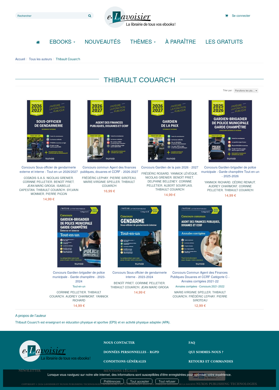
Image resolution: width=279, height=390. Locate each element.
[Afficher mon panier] (226, 15)
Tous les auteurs (40, 59)
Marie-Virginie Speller (101, 182)
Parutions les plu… (245, 90)
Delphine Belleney (162, 181)
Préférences (112, 381)
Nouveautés (103, 41)
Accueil (20, 59)
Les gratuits (224, 41)
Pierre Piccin (56, 194)
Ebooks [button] (61, 41)
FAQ (192, 343)
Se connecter (241, 15)
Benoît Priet (64, 182)
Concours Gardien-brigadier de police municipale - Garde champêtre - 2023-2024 (79, 276)
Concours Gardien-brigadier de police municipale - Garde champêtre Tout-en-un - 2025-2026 (230, 171)
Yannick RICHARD (217, 182)
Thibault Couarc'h (50, 190)
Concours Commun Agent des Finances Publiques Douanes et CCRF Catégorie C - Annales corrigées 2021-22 (200, 276)
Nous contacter (119, 343)
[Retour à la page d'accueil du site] (139, 17)
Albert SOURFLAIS (178, 185)
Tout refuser (167, 381)
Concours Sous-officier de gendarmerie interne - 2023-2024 (139, 274)
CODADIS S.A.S (34, 178)
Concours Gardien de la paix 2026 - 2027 (169, 167)
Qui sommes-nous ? (206, 352)
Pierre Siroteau (123, 178)
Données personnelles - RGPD (131, 352)
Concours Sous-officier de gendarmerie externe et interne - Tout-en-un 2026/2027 (49, 169)
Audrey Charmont (223, 186)
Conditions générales (125, 362)
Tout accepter (139, 381)
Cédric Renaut (243, 182)
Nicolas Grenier (60, 178)
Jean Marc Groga (41, 186)
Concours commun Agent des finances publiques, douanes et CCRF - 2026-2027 (109, 169)
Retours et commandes (211, 362)
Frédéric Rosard (155, 173)
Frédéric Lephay (95, 178)
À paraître (180, 41)
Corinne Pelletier (37, 182)
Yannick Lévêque (183, 173)
